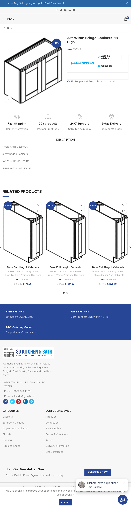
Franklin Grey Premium (17, 275)
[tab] (65, 139)
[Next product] (11, 28)
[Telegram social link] (74, 10)
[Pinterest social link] (65, 10)
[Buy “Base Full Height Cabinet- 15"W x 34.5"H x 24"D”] (81, 211)
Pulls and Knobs (11, 446)
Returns (50, 440)
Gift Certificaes (54, 452)
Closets (7, 434)
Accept (65, 502)
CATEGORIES (11, 411)
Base (35, 271)
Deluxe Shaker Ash (102, 275)
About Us (51, 417)
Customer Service (58, 411)
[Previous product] (4, 28)
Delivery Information (57, 446)
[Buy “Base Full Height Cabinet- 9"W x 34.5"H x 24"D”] (124, 211)
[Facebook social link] (57, 10)
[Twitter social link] (61, 10)
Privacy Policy (53, 428)
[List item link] (25, 391)
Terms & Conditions (57, 434)
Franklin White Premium (60, 275)
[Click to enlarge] (8, 99)
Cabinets (36, 275)
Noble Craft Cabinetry (19, 271)
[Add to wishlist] (39, 205)
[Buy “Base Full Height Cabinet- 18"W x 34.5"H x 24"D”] (39, 211)
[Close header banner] (126, 3)
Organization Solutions (16, 428)
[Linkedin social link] (70, 10)
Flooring (7, 440)
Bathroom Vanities (13, 423)
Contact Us (52, 423)
